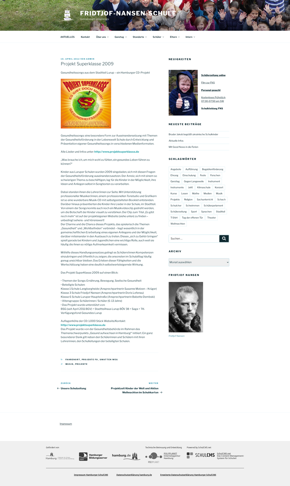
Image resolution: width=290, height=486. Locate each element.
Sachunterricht (205, 199)
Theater (211, 217)
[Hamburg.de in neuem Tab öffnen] (126, 456)
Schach (221, 199)
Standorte (138, 36)
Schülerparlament (213, 205)
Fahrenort (72, 359)
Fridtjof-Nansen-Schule (128, 13)
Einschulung (189, 175)
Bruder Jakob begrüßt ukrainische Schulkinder (193, 134)
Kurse (174, 193)
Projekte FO (90, 359)
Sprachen (206, 211)
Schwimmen (192, 205)
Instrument (214, 181)
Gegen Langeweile (194, 181)
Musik (69, 364)
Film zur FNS (208, 82)
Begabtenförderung (212, 169)
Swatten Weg (109, 359)
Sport (194, 211)
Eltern (173, 36)
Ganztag (119, 36)
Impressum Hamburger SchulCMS (91, 474)
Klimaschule (203, 187)
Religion (188, 199)
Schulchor (176, 205)
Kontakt (85, 36)
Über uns (101, 36)
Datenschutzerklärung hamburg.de (134, 474)
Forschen (215, 175)
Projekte (81, 364)
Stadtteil (220, 211)
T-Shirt (174, 217)
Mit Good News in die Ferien (183, 146)
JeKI (190, 187)
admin (90, 59)
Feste (203, 175)
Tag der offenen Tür (192, 217)
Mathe (195, 193)
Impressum (66, 423)
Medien (208, 193)
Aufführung (191, 169)
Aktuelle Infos (176, 140)
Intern (189, 36)
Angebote (176, 169)
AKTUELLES (67, 36)
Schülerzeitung (179, 211)
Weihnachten (178, 223)
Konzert (219, 187)
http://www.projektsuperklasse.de (116, 151)
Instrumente (177, 187)
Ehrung (174, 175)
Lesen (184, 193)
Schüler (157, 36)
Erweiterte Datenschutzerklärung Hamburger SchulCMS (188, 474)
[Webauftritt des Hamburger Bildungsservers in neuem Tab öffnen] (93, 456)
